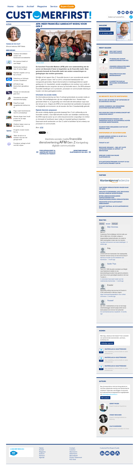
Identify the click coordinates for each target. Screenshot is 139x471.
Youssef (110, 300)
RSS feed (73, 459)
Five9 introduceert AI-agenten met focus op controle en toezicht (48, 152)
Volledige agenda (107, 343)
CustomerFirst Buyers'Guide (109, 448)
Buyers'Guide (67, 6)
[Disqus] (63, 184)
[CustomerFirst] (48, 15)
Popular (114, 224)
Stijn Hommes (112, 227)
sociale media (61, 139)
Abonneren (73, 452)
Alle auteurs (105, 398)
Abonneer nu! (104, 29)
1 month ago (111, 259)
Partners (42, 455)
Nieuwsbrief (74, 455)
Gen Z (71, 142)
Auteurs (41, 453)
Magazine (42, 6)
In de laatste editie (106, 33)
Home (10, 6)
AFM (41, 127)
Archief (30, 6)
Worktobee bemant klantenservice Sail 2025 (79, 151)
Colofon (72, 450)
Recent (108, 224)
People (102, 224)
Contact (72, 448)
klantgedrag (82, 142)
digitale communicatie (63, 145)
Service (53, 6)
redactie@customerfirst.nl (109, 394)
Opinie (20, 6)
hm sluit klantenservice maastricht (110, 312)
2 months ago (112, 296)
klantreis (49, 139)
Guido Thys (111, 263)
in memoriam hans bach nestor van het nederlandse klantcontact (111, 280)
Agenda (41, 457)
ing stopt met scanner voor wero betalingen (113, 242)
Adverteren (73, 453)
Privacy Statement (76, 457)
